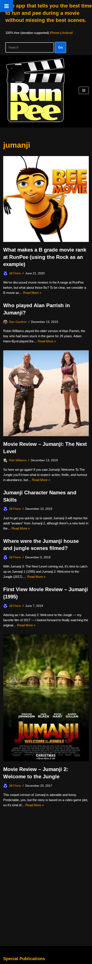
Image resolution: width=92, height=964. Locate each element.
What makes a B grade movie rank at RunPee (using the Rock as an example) (44, 257)
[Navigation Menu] (84, 90)
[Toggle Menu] (6, 6)
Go (60, 47)
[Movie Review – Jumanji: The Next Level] (46, 393)
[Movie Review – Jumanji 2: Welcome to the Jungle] (46, 697)
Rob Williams (18, 460)
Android (67, 33)
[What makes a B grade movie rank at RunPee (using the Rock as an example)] (46, 199)
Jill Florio (15, 273)
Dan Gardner (18, 321)
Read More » (32, 293)
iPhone (54, 33)
